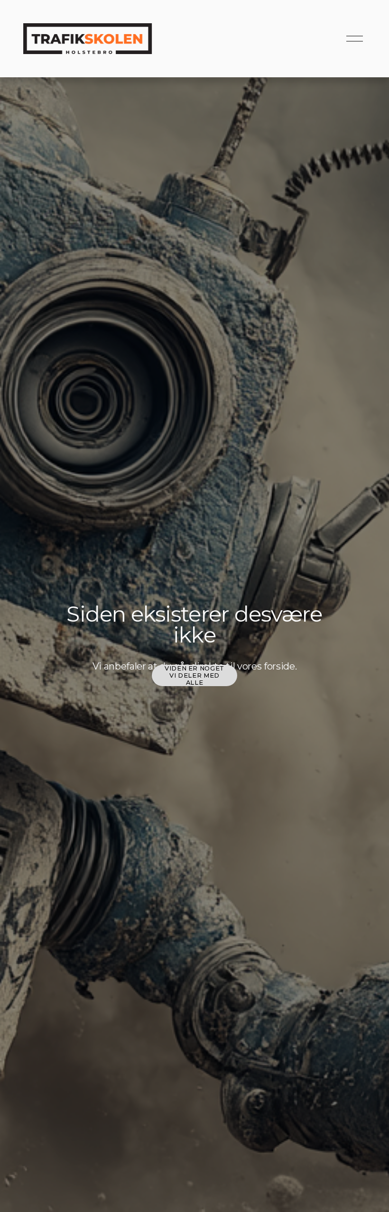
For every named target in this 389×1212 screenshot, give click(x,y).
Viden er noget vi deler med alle (194, 675)
